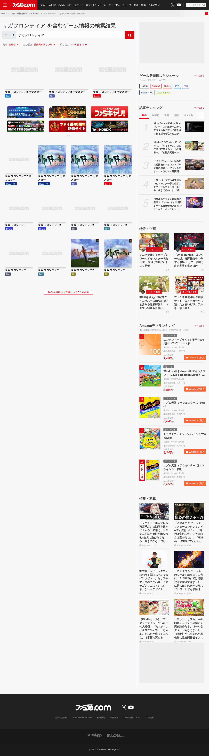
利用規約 (101, 717)
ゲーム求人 (114, 5)
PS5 (69, 5)
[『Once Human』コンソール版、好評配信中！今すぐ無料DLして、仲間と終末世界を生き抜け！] (189, 241)
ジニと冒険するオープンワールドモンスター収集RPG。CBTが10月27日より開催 (153, 260)
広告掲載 (150, 717)
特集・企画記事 (149, 5)
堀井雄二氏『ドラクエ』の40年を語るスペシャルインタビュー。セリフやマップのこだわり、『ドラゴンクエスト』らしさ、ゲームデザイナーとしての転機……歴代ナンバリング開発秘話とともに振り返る (154, 580)
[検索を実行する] (129, 35)
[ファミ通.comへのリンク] (24, 5)
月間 (176, 115)
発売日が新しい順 (43, 44)
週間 (166, 115)
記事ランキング (150, 108)
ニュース (126, 5)
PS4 (186, 86)
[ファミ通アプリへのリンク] (95, 735)
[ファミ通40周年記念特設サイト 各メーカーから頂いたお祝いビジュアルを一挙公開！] (189, 284)
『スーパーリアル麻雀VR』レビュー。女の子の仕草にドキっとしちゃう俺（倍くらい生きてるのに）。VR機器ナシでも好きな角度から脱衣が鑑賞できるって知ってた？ (168, 185)
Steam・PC (147, 92)
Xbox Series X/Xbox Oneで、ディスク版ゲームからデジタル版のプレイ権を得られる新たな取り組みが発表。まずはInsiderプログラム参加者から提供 (168, 128)
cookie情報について (132, 717)
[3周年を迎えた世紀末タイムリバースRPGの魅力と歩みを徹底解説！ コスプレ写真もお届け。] (154, 284)
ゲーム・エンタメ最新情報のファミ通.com (20, 13)
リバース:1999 (154, 291)
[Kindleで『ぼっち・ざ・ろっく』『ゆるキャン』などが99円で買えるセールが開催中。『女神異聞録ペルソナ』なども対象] (194, 145)
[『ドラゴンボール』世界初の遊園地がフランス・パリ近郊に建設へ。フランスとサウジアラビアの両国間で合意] (194, 164)
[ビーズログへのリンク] (115, 735)
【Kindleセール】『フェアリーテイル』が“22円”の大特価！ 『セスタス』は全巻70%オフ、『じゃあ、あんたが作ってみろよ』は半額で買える (154, 628)
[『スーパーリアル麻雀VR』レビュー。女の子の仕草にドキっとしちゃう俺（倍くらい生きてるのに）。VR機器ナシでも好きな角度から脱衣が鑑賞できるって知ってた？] (194, 183)
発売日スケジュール (96, 5)
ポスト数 (188, 115)
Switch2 (52, 5)
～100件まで (77, 44)
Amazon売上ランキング (157, 325)
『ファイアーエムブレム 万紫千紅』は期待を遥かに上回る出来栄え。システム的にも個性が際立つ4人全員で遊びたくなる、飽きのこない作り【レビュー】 (153, 532)
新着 (43, 5)
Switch (61, 5)
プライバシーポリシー (82, 717)
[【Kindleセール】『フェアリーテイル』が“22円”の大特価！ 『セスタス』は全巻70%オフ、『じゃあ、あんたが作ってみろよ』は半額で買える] (154, 607)
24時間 (155, 115)
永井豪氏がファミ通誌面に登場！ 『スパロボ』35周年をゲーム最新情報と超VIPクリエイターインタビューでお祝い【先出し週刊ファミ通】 (168, 204)
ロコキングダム (154, 249)
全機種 (12, 44)
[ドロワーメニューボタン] (5, 5)
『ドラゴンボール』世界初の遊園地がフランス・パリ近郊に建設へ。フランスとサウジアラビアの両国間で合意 (167, 166)
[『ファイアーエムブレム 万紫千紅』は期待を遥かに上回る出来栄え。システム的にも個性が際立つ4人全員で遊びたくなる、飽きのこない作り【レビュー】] (154, 511)
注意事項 (114, 717)
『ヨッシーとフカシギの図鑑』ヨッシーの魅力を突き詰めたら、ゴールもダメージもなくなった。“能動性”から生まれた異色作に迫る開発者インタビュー (188, 628)
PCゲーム (78, 5)
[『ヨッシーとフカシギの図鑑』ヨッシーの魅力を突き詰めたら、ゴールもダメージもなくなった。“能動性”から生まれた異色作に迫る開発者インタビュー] (189, 607)
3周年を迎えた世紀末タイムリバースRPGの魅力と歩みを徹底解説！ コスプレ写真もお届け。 (154, 302)
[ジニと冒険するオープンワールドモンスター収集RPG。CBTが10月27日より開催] (154, 241)
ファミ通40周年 (189, 291)
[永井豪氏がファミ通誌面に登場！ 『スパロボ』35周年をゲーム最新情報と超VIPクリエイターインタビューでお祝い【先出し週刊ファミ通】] (194, 202)
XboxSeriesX (163, 92)
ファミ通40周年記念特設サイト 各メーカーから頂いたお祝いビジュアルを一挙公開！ (188, 302)
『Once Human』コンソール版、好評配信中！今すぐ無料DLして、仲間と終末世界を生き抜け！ (189, 260)
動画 (136, 5)
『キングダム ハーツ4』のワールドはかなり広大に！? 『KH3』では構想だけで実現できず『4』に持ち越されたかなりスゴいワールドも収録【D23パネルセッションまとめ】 (189, 580)
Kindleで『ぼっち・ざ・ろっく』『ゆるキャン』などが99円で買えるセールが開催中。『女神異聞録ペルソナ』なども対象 (167, 147)
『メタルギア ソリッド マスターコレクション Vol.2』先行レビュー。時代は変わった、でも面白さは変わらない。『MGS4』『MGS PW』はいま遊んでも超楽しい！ (189, 532)
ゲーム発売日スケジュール (159, 75)
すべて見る (199, 75)
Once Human (188, 249)
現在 (144, 115)
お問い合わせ (61, 717)
